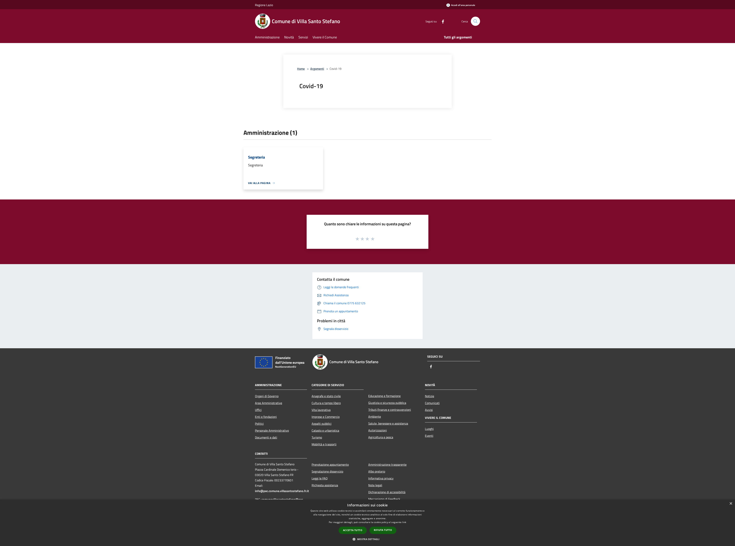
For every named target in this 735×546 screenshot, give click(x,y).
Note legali (375, 485)
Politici (259, 423)
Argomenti (317, 68)
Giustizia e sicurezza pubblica (387, 402)
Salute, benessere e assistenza (388, 423)
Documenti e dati (266, 437)
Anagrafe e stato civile (326, 396)
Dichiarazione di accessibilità (386, 492)
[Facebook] (441, 21)
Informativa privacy (381, 478)
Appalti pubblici (322, 423)
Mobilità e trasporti (324, 444)
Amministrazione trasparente (387, 464)
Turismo (317, 437)
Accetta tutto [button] (352, 530)
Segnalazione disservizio (327, 471)
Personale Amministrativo (272, 430)
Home (301, 68)
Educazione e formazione (384, 396)
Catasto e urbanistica (325, 430)
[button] (367, 539)
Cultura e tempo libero (326, 403)
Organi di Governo (266, 396)
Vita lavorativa (321, 410)
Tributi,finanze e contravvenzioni (389, 409)
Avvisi (429, 410)
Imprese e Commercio (326, 416)
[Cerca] (475, 21)
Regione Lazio (264, 5)
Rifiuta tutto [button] (383, 530)
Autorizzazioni (377, 430)
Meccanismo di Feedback (384, 499)
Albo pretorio (376, 471)
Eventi (429, 435)
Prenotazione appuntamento (330, 464)
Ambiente (374, 416)
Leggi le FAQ (320, 478)
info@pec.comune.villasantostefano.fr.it (282, 491)
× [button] (730, 503)
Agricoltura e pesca (380, 437)
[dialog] (367, 523)
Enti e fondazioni (266, 416)
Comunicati (432, 403)
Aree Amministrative (268, 403)
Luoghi (429, 428)
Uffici (258, 410)
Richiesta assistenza (325, 485)
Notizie (429, 396)
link (404, 522)
